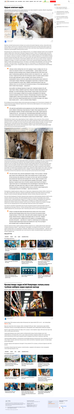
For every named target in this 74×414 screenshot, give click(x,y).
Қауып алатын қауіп (13, 7)
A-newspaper (14, 5)
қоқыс (11, 236)
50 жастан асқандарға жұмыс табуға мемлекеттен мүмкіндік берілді (62, 18)
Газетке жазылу (53, 1)
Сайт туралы (50, 401)
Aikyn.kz (6, 323)
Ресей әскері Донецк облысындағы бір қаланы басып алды (63, 23)
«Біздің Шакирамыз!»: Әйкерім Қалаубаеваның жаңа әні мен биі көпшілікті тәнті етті (62, 13)
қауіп (19, 236)
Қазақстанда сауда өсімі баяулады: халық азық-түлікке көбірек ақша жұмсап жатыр (27, 285)
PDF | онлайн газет (52, 403)
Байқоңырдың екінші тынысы (62, 26)
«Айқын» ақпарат (10, 40)
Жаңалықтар (9, 5)
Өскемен (6, 236)
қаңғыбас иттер (25, 236)
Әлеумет (6, 282)
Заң (15, 236)
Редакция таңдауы (19, 5)
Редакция (50, 402)
